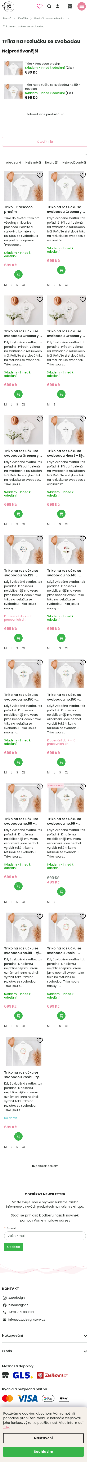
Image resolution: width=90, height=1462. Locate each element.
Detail (18, 274)
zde (6, 1427)
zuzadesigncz (18, 1305)
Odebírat (13, 1247)
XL (23, 285)
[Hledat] (49, 6)
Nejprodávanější (74, 162)
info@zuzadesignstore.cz (26, 1319)
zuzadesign (16, 1298)
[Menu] (81, 6)
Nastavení (43, 1438)
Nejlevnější (33, 162)
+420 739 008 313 (21, 1312)
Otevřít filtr (45, 142)
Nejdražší (51, 162)
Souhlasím (43, 1451)
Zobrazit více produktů (43, 114)
